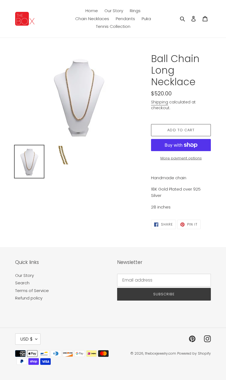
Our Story (24, 275)
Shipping (159, 102)
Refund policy (28, 298)
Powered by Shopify (194, 353)
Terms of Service (32, 290)
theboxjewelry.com (160, 353)
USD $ (26, 339)
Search (22, 283)
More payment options (181, 158)
